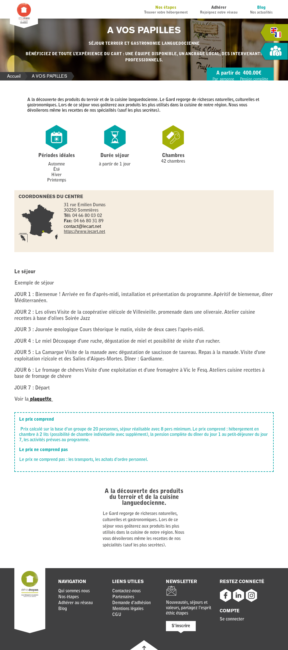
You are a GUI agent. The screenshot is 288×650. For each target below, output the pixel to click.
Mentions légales (127, 609)
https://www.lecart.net (84, 232)
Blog (261, 8)
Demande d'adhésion (131, 603)
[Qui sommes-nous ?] (274, 51)
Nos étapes (165, 8)
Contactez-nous (126, 591)
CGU (117, 615)
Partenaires (123, 597)
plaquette (41, 399)
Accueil (14, 76)
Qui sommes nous (74, 591)
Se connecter (232, 619)
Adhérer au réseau (75, 603)
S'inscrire (181, 626)
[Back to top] (144, 648)
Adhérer (218, 8)
